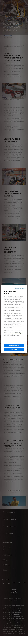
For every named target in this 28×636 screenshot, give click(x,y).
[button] (20, 288)
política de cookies (17, 333)
